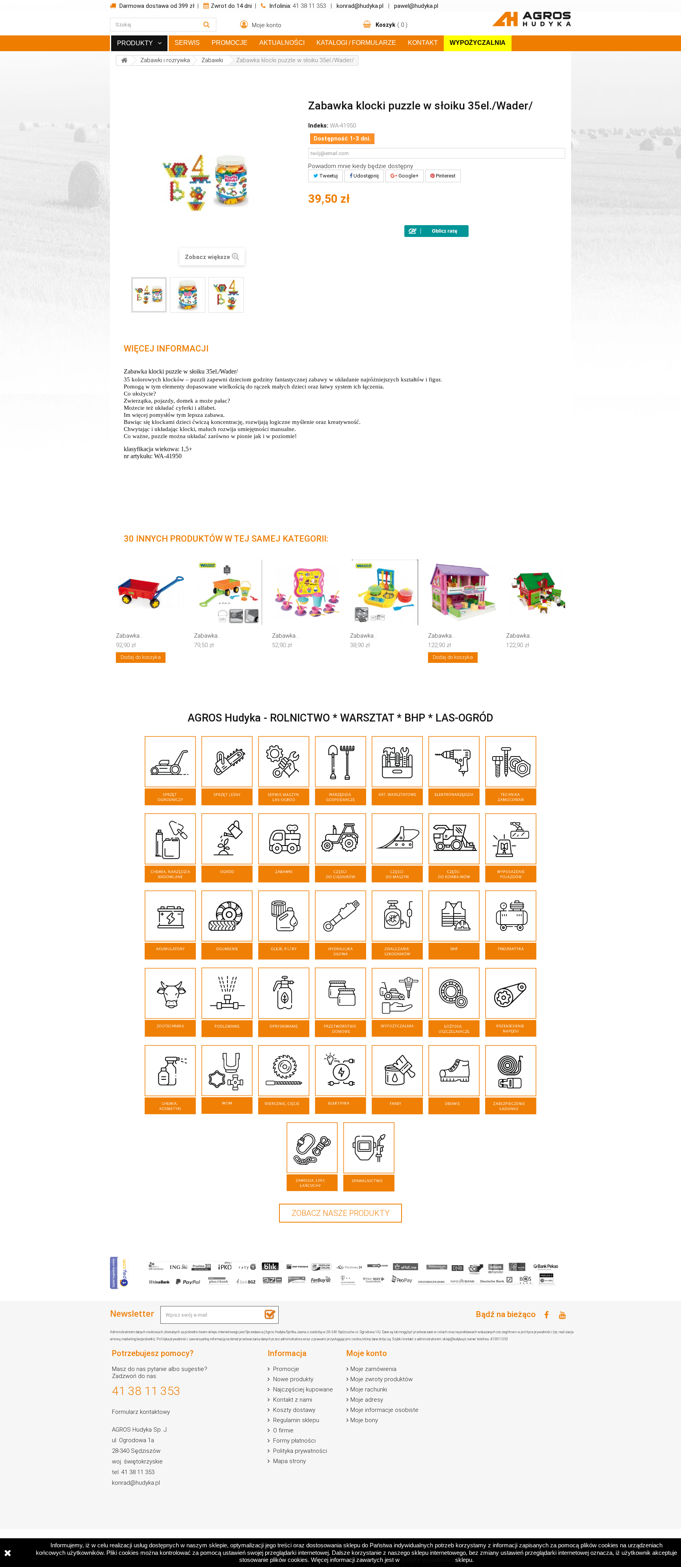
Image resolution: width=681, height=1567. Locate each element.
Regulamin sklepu (295, 1420)
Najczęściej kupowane (302, 1389)
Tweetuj (328, 176)
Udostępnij (365, 176)
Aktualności (282, 42)
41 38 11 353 (309, 5)
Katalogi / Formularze (356, 42)
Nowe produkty (292, 1379)
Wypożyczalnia (478, 42)
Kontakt (423, 42)
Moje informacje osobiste (384, 1409)
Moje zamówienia (373, 1369)
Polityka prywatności (299, 1450)
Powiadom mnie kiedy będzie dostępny (360, 166)
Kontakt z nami (292, 1399)
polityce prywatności (427, 1559)
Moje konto (366, 1353)
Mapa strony (289, 1461)
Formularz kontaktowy (141, 1411)
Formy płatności (294, 1440)
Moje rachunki (368, 1389)
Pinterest (445, 176)
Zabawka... (129, 635)
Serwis (187, 42)
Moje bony (364, 1420)
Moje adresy (366, 1399)
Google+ (408, 176)
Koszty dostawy (293, 1409)
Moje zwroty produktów (381, 1379)
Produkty (135, 43)
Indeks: (318, 125)
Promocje (229, 42)
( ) (391, 24)
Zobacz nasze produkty (340, 1213)
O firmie (283, 1430)
